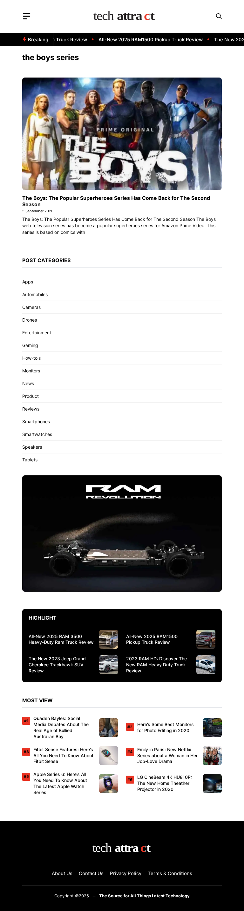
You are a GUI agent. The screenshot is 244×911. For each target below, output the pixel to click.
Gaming (30, 345)
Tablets (29, 459)
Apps (27, 281)
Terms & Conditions (170, 873)
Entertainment (36, 332)
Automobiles (35, 294)
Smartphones (36, 421)
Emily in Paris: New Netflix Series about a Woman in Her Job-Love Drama (167, 755)
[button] (219, 16)
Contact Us (91, 873)
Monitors (31, 370)
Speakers (32, 447)
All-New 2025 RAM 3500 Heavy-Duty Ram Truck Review (61, 639)
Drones (29, 320)
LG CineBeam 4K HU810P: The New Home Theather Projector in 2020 (164, 783)
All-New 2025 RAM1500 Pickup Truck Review (141, 40)
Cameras (31, 307)
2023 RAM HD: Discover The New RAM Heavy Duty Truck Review (156, 664)
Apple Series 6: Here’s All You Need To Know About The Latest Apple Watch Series (60, 783)
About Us (62, 873)
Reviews (30, 408)
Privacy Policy (125, 873)
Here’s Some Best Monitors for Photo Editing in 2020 (165, 727)
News (28, 383)
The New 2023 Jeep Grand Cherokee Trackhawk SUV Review (57, 664)
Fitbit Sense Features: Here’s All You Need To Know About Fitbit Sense (63, 755)
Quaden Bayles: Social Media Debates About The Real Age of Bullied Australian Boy (61, 727)
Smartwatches (37, 434)
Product (30, 396)
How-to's (31, 358)
